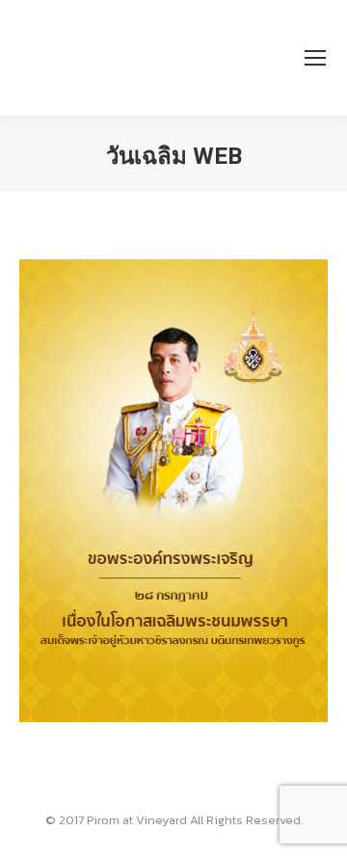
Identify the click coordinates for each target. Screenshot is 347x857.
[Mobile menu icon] (315, 57)
